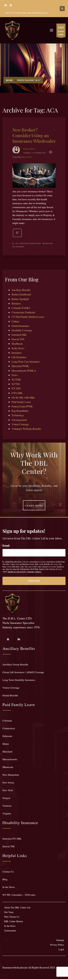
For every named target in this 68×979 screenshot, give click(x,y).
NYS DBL (17, 393)
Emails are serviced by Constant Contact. (24, 571)
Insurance (17, 352)
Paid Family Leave (21, 402)
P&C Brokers (18, 246)
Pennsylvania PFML (22, 406)
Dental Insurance (20, 325)
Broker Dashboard (21, 294)
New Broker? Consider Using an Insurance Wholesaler (34, 135)
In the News (18, 348)
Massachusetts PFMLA (24, 370)
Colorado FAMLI (21, 308)
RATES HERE (61, 30)
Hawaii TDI (18, 339)
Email (5, 545)
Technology (18, 415)
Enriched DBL (19, 334)
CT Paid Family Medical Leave (28, 316)
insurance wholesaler (30, 243)
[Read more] (17, 236)
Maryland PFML (20, 366)
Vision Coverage (20, 424)
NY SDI (16, 388)
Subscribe (34, 580)
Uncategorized (19, 420)
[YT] (10, 4)
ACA (17, 243)
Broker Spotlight (20, 299)
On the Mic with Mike (23, 397)
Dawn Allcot (29, 148)
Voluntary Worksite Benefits (26, 428)
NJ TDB (16, 379)
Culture (15, 321)
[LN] (5, 4)
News (15, 375)
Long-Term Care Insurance (26, 361)
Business (28, 157)
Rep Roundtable (20, 410)
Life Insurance (19, 357)
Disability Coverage (22, 330)
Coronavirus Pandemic (23, 312)
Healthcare (17, 343)
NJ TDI (16, 384)
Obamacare (47, 243)
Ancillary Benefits (21, 290)
